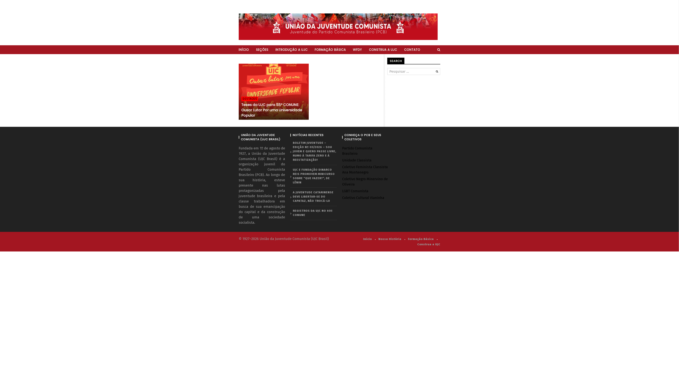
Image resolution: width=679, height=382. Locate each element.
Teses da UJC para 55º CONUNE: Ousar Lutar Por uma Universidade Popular (271, 110)
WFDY (357, 50)
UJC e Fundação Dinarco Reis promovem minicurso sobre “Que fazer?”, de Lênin (314, 176)
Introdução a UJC (291, 50)
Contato (412, 50)
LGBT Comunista (355, 191)
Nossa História (389, 239)
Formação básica (330, 50)
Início (244, 50)
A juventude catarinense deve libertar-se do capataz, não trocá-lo (313, 196)
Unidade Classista (357, 160)
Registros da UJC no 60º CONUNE (313, 213)
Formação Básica (421, 239)
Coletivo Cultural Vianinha (363, 198)
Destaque (249, 98)
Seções (262, 50)
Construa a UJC (383, 50)
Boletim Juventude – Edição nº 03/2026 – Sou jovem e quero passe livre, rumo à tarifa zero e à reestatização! (314, 151)
